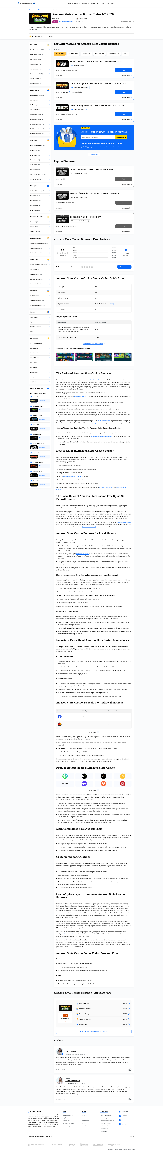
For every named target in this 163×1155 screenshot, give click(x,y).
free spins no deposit (89, 527)
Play (123, 70)
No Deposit (86, 54)
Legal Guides (66, 1118)
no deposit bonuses (104, 421)
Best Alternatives (37, 36)
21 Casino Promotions (106, 487)
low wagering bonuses (124, 522)
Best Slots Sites (104, 1128)
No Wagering (73, 54)
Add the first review (65, 21)
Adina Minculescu (72, 1081)
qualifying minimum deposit (72, 476)
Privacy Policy (66, 1126)
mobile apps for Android (69, 934)
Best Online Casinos (105, 1123)
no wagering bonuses (95, 423)
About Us (84, 1115)
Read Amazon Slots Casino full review (93, 343)
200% (125, 54)
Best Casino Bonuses (105, 1115)
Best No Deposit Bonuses (107, 1120)
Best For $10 (99, 54)
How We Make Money (87, 1118)
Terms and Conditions (68, 1123)
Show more (92, 732)
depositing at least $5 (81, 396)
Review (51, 36)
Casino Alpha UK (104, 1131)
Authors (84, 1123)
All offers (60, 54)
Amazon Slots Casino (38, 10)
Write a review (124, 267)
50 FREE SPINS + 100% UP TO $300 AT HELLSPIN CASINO (96, 61)
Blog (112, 3)
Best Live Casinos (105, 1126)
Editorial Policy (85, 1120)
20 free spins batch (82, 554)
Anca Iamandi (83, 18)
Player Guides (66, 1120)
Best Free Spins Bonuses (106, 1118)
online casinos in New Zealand (93, 380)
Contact (84, 1126)
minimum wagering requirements (101, 436)
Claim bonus (120, 137)
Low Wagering (114, 54)
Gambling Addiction (68, 1115)
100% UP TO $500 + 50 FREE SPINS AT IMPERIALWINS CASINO (98, 83)
